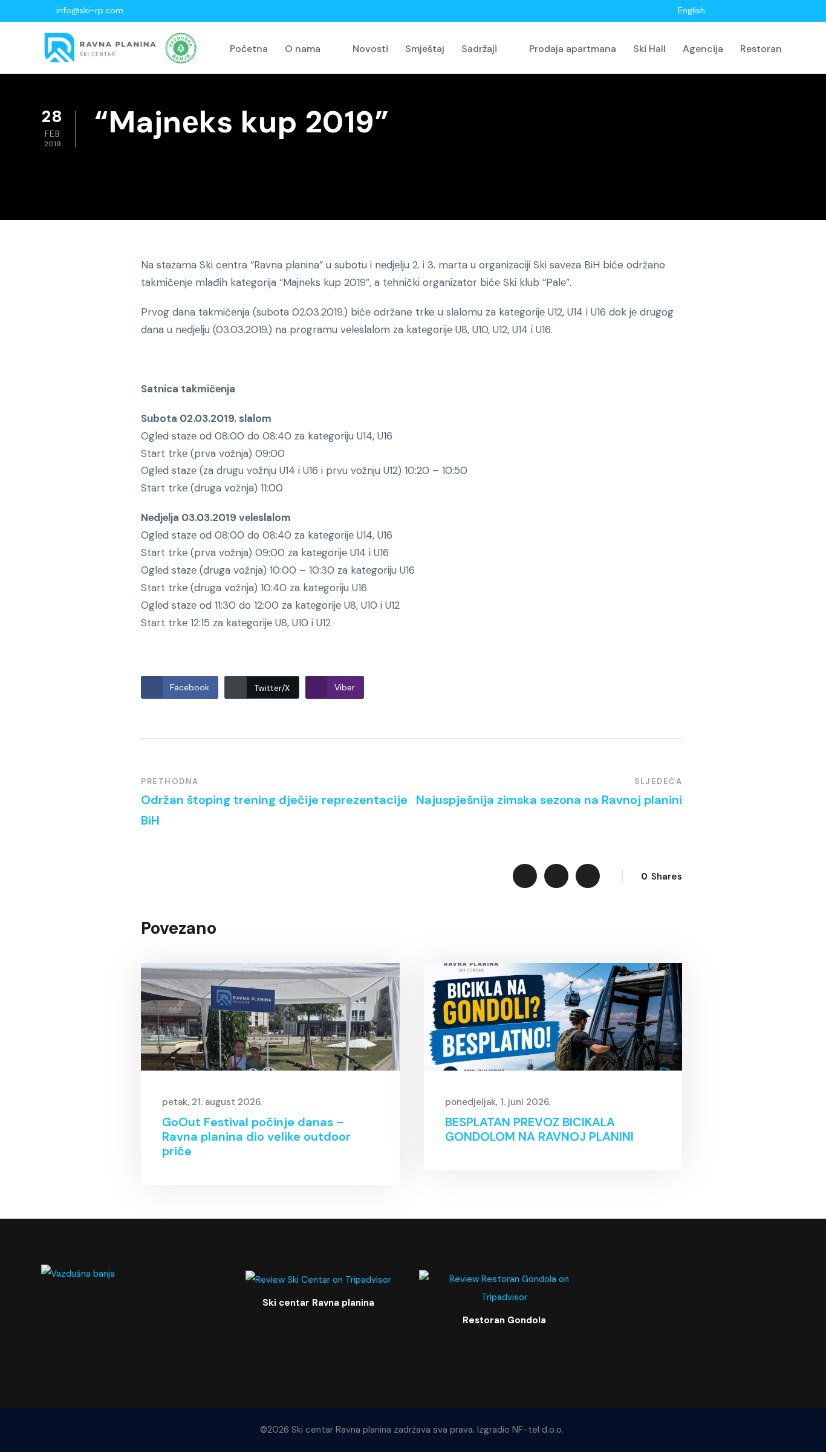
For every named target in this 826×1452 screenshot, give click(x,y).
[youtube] (762, 10)
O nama (302, 48)
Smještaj (424, 48)
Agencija (703, 48)
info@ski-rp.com (89, 10)
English (691, 10)
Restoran (761, 48)
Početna (249, 48)
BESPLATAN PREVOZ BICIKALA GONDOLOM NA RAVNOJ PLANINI (539, 1129)
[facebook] (747, 10)
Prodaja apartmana (572, 48)
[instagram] (778, 10)
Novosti (370, 48)
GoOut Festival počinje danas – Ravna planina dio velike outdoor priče (256, 1136)
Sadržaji (479, 48)
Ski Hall (649, 48)
